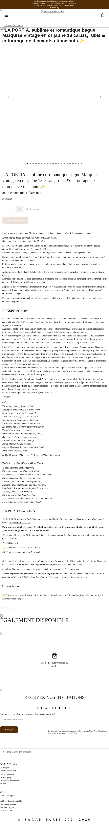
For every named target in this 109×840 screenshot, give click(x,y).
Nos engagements (7, 774)
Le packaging (5, 778)
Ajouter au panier (15, 220)
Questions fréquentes (8, 795)
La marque (4, 768)
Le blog (3, 783)
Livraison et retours (8, 804)
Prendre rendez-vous (8, 771)
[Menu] (6, 15)
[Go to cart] (102, 15)
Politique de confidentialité (11, 801)
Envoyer (9, 729)
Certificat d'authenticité (9, 781)
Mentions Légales (7, 807)
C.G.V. (3, 799)
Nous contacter (6, 811)
